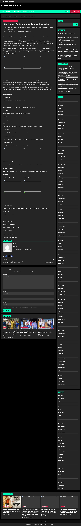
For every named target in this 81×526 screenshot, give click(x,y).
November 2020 (61, 294)
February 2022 (61, 252)
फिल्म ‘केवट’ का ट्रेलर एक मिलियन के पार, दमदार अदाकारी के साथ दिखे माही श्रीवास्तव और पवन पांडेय (11, 511)
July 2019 (60, 339)
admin (5, 31)
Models (59, 463)
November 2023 (61, 192)
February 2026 (61, 116)
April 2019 (60, 347)
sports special (61, 479)
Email (4, 297)
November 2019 (61, 327)
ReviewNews (45, 524)
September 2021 (61, 266)
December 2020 (61, 291)
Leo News (60, 457)
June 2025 (60, 139)
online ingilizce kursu (63, 66)
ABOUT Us (8, 11)
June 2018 (60, 375)
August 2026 (61, 100)
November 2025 (61, 125)
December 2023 (61, 190)
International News (62, 451)
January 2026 (61, 119)
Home (2, 11)
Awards (59, 418)
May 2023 (60, 209)
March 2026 (60, 114)
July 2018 (60, 372)
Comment (5, 274)
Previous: (13, 261)
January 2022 (61, 254)
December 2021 (61, 257)
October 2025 (61, 128)
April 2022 (60, 246)
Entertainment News (16, 11)
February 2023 (61, 218)
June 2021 (60, 274)
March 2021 (60, 282)
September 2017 (61, 384)
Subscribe (76, 11)
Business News (61, 429)
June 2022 (60, 240)
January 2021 (61, 288)
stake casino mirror (62, 88)
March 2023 (60, 215)
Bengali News (61, 420)
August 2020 (61, 302)
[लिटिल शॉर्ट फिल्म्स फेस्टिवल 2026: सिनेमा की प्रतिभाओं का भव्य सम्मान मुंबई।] (46, 324)
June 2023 (60, 206)
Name (4, 291)
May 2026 (60, 108)
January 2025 (61, 153)
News (16, 21)
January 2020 (61, 322)
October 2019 (61, 330)
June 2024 (60, 173)
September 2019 (61, 333)
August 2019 (61, 336)
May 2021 (60, 277)
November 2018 (61, 361)
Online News (61, 468)
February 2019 (61, 353)
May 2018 (60, 378)
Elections (60, 440)
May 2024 (60, 176)
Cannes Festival (61, 432)
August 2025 (61, 133)
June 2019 (60, 341)
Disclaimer (31, 11)
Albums (59, 409)
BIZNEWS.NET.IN (11, 5)
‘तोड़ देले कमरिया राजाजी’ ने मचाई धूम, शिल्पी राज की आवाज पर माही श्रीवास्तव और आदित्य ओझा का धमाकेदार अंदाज (68, 51)
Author (59, 415)
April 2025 (60, 145)
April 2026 (60, 111)
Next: (43, 261)
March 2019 (60, 350)
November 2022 (61, 226)
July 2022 (60, 237)
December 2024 (61, 156)
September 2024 (61, 164)
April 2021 (60, 280)
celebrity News (61, 434)
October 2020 (61, 296)
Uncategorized (61, 485)
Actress (59, 406)
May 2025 (60, 142)
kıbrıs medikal (61, 83)
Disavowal (25, 11)
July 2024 (60, 170)
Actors (59, 404)
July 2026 (60, 102)
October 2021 (61, 263)
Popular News (61, 471)
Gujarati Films (61, 449)
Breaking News (6, 21)
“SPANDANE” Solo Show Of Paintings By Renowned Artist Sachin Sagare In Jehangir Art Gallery (68, 46)
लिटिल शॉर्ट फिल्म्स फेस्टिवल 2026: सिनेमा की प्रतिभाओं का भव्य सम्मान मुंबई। (45, 332)
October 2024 (61, 161)
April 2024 (60, 178)
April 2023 (60, 212)
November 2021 (61, 260)
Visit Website (18, 249)
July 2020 (60, 305)
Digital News (61, 437)
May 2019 (60, 344)
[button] (4, 256)
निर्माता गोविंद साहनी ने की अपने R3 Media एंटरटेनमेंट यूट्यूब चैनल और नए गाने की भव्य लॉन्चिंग (28, 332)
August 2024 (61, 167)
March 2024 (60, 181)
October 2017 (61, 381)
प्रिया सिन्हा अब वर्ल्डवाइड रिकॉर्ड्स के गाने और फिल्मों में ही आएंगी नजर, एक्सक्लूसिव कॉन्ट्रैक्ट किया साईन (68, 68)
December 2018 (61, 358)
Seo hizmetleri (61, 77)
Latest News (12, 21)
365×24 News (61, 398)
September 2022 (61, 232)
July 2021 (60, 271)
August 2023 (61, 201)
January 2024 (61, 187)
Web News (60, 488)
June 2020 (60, 308)
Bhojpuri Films (61, 423)
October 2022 (61, 229)
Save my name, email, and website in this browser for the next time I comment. (21, 307)
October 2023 (61, 195)
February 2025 (61, 150)
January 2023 (61, 221)
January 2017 (61, 386)
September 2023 (61, 198)
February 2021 (61, 285)
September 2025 (61, 131)
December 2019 (61, 325)
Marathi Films (61, 460)
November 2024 (61, 159)
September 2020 (61, 299)
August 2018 (61, 370)
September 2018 (61, 367)
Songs (59, 477)
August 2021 (61, 268)
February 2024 (61, 184)
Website (4, 302)
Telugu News (61, 482)
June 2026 (60, 105)
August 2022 (61, 235)
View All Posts (27, 249)
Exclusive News (61, 446)
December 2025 (61, 122)
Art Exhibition (61, 412)
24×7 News (60, 395)
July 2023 (60, 204)
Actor (59, 401)
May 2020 (60, 311)
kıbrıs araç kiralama (62, 72)
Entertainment (61, 443)
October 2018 (61, 364)
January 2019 (61, 356)
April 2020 (60, 313)
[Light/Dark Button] (66, 11)
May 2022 (60, 243)
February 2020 (61, 319)
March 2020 (60, 316)
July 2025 (60, 136)
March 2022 (60, 249)
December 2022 (61, 223)
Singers (59, 474)
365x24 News (6, 506)
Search (60, 21)
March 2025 (60, 147)
